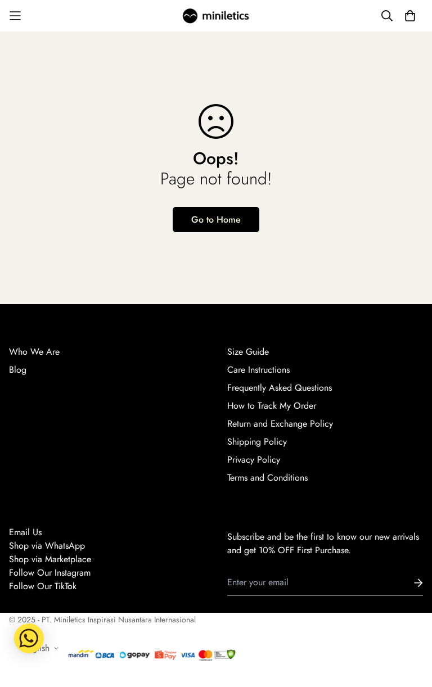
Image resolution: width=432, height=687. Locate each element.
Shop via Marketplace (50, 559)
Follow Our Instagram (50, 572)
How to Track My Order (271, 405)
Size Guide (248, 351)
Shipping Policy (257, 441)
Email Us (25, 532)
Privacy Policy (253, 459)
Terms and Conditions (267, 477)
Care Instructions (258, 369)
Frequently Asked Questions (279, 387)
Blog (17, 369)
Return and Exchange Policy (280, 423)
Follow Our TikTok (42, 586)
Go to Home (216, 219)
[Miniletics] (216, 15)
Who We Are (34, 351)
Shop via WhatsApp (47, 545)
